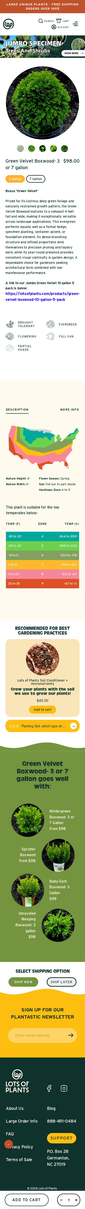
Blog (51, 1108)
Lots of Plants (47, 1188)
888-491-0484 (61, 1121)
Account (63, 27)
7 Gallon (36, 179)
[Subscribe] (70, 1035)
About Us (15, 1108)
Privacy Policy (19, 1146)
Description (17, 409)
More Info (69, 409)
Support (61, 1138)
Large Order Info (21, 1121)
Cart (66, 21)
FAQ (10, 1133)
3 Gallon (15, 179)
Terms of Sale (19, 1159)
